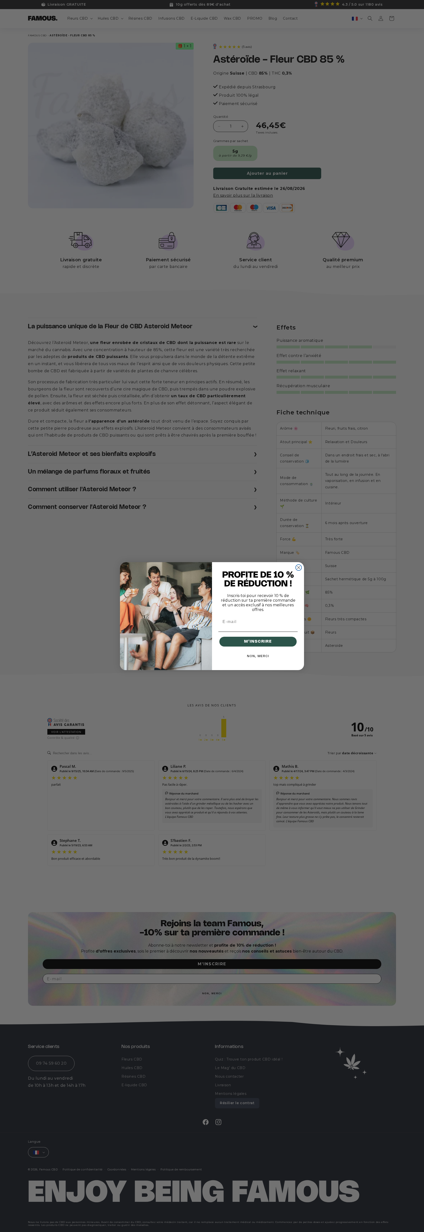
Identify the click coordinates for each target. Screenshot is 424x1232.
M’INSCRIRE (258, 641)
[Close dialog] (299, 567)
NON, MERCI (258, 656)
